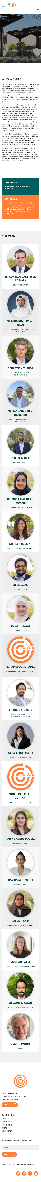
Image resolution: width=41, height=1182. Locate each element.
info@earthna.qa (12, 1100)
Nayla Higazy (20, 921)
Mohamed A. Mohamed (21, 667)
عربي (38, 9)
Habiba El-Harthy (20, 880)
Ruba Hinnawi (20, 626)
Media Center (7, 1131)
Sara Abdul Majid (20, 753)
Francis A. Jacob (20, 710)
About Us (5, 1119)
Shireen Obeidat (20, 544)
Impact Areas (7, 1122)
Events (4, 1128)
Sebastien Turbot (20, 368)
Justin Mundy (20, 1044)
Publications (7, 1125)
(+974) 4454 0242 (11, 1093)
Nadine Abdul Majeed (20, 839)
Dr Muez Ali (20, 585)
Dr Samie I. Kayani (20, 1003)
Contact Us (8, 1105)
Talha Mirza (20, 458)
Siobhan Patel (20, 962)
